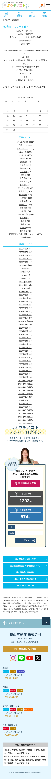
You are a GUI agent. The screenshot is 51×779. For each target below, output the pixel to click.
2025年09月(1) (25, 285)
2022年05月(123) (25, 417)
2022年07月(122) (25, 410)
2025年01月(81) (25, 311)
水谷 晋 (24, 221)
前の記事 (6, 20)
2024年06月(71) (25, 334)
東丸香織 (24, 237)
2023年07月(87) (25, 371)
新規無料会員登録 (27, 483)
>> (31, 97)
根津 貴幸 (23, 195)
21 (40, 120)
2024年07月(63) (25, 331)
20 (33, 120)
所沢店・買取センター (12, 706)
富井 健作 (23, 181)
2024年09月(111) (26, 324)
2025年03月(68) (25, 305)
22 (47, 120)
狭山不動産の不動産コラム (25, 579)
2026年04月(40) (25, 262)
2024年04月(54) (25, 341)
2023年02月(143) (25, 387)
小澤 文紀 (23, 198)
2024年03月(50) (25, 344)
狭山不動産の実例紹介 (25, 572)
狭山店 (23, 158)
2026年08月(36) (25, 249)
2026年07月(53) (25, 252)
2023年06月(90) (25, 374)
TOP (45, 623)
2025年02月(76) (25, 308)
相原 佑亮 (23, 201)
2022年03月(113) (25, 423)
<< (19, 97)
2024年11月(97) (25, 318)
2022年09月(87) (25, 404)
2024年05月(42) (25, 338)
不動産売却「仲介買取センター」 (23, 234)
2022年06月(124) (25, 413)
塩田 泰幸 (23, 218)
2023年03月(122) (25, 384)
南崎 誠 (24, 224)
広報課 (23, 228)
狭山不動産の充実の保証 (25, 559)
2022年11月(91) (25, 397)
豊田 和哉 (23, 178)
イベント (23, 155)
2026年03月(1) (25, 265)
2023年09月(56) (25, 364)
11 (21, 116)
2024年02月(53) (25, 348)
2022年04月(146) (25, 420)
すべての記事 (22, 142)
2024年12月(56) (25, 315)
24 (14, 125)
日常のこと (23, 145)
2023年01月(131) (25, 390)
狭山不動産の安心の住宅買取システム (25, 566)
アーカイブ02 (23, 214)
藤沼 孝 (23, 168)
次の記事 (16, 20)
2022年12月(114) (25, 394)
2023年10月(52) (25, 361)
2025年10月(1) (25, 282)
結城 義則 (23, 172)
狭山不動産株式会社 (24, 772)
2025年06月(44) (25, 295)
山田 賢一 (23, 185)
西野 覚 (24, 175)
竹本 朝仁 (23, 211)
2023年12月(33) (25, 354)
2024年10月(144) (25, 321)
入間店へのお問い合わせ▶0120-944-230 (24, 87)
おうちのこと (22, 148)
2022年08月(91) (25, 407)
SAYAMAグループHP (25, 585)
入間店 (22, 165)
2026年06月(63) (25, 255)
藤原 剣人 (23, 205)
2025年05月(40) (25, 298)
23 (7, 125)
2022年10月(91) (25, 400)
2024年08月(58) (25, 328)
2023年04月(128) (25, 381)
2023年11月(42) (25, 357)
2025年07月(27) (25, 292)
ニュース (23, 152)
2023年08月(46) (25, 367)
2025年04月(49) (25, 301)
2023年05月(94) (25, 377)
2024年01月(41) (25, 351)
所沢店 (23, 162)
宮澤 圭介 (22, 191)
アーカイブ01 (23, 188)
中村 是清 (23, 231)
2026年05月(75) (25, 259)
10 (14, 116)
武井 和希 (23, 208)
